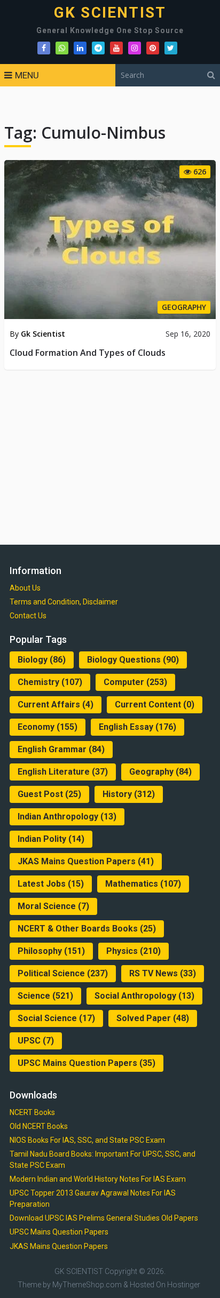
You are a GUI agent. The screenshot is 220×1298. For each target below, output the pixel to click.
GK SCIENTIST (110, 12)
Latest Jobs (51, 884)
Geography (160, 772)
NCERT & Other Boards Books (87, 928)
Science (45, 996)
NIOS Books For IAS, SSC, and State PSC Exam (87, 1140)
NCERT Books (32, 1112)
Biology (42, 660)
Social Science (56, 1018)
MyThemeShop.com (87, 1284)
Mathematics (143, 884)
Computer (135, 682)
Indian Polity (51, 839)
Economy (47, 727)
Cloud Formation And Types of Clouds (88, 353)
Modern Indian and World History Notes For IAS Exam (98, 1179)
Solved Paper (152, 1018)
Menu (27, 75)
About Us (25, 588)
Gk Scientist (43, 334)
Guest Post (49, 794)
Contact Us (28, 615)
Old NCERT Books (39, 1126)
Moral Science (53, 906)
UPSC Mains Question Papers (86, 1063)
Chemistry (50, 682)
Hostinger (183, 1284)
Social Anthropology (144, 996)
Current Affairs (55, 704)
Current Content (154, 704)
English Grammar (61, 749)
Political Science (63, 973)
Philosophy (51, 951)
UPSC (36, 1041)
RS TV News (162, 973)
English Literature (63, 772)
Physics (133, 951)
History (129, 794)
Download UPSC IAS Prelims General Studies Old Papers (104, 1218)
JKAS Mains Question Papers (86, 861)
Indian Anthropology (67, 816)
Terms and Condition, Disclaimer (64, 602)
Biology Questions (133, 660)
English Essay (137, 727)
